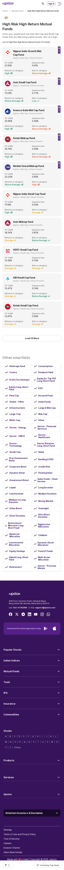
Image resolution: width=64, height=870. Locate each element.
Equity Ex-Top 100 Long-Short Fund (46, 379)
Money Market (45, 501)
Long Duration (45, 487)
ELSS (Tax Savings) (19, 380)
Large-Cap (15, 414)
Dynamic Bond (17, 473)
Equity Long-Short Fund (18, 388)
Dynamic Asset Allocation (46, 543)
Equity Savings (17, 551)
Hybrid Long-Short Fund (18, 558)
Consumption (45, 366)
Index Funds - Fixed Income (47, 480)
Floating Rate (45, 473)
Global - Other (16, 402)
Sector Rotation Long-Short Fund (46, 444)
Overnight (43, 508)
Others (17, 747)
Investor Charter (12, 847)
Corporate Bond (17, 467)
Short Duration (17, 516)
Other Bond (15, 508)
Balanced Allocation (14, 535)
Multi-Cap (14, 420)
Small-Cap (15, 452)
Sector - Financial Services (47, 427)
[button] (32, 649)
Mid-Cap (42, 414)
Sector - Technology (15, 444)
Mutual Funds (18, 11)
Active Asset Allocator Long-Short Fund (16, 525)
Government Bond (19, 480)
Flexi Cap (14, 395)
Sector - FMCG (17, 436)
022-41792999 (20, 607)
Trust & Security (12, 838)
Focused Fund (45, 395)
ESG (40, 388)
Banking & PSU (45, 459)
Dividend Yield (45, 372)
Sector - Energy (17, 427)
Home (5, 11)
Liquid (12, 487)
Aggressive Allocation (44, 525)
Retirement (15, 567)
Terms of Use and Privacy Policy (20, 834)
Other (41, 420)
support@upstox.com (45, 607)
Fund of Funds (45, 551)
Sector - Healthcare (44, 436)
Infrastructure (17, 408)
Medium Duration (47, 494)
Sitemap (8, 829)
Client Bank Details (13, 852)
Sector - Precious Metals (47, 567)
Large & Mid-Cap (47, 408)
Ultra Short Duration (44, 515)
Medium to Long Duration (17, 501)
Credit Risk (44, 467)
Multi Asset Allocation (44, 558)
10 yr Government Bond (18, 459)
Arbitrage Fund (17, 366)
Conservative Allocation (16, 543)
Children (42, 535)
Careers (7, 843)
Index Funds (44, 402)
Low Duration (16, 494)
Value (41, 452)
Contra (13, 372)
